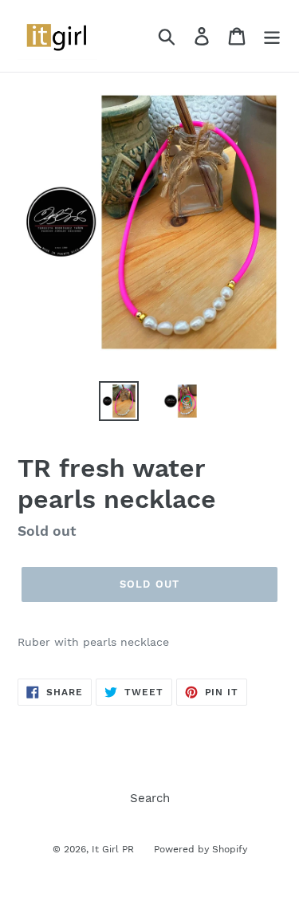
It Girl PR (113, 849)
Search (150, 798)
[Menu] (271, 35)
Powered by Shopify (200, 849)
